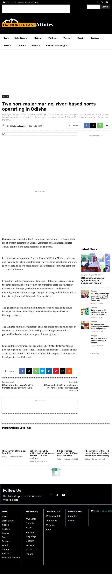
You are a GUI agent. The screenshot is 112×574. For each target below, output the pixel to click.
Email (48, 529)
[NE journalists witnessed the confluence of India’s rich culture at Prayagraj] (97, 439)
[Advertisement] (36, 9)
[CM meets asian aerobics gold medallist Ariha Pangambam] (85, 325)
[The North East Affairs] (56, 22)
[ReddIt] (69, 371)
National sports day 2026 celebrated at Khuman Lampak (99, 312)
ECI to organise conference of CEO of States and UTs (67, 453)
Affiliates (50, 525)
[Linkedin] (49, 371)
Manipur (84, 275)
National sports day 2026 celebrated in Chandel (99, 340)
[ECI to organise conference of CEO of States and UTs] (69, 439)
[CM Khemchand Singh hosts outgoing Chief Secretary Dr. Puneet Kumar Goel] (85, 294)
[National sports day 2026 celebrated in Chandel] (85, 339)
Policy (71, 520)
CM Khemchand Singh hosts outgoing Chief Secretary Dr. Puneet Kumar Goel (100, 297)
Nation (5, 96)
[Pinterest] (56, 371)
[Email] (62, 371)
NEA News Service (18, 126)
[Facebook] (97, 2)
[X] (102, 2)
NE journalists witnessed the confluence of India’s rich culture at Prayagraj (97, 453)
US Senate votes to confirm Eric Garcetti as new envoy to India (17, 386)
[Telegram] (42, 371)
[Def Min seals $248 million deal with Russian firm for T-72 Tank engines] (42, 439)
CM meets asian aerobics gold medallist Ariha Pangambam (100, 326)
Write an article (53, 516)
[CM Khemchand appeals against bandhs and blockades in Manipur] (95, 262)
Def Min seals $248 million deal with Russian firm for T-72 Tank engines (42, 454)
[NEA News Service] (4, 126)
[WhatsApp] (100, 125)
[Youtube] (107, 2)
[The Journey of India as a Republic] (14, 439)
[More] (107, 125)
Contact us (51, 520)
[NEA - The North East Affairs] (100, 517)
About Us (72, 516)
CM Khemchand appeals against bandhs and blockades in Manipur (92, 280)
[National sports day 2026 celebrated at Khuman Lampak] (85, 311)
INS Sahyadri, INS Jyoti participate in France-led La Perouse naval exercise (61, 388)
